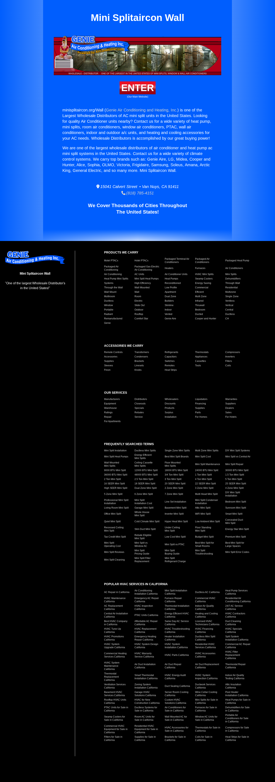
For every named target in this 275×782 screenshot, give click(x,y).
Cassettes (200, 361)
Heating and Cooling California (206, 615)
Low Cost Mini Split (175, 536)
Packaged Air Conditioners (202, 261)
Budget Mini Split (204, 536)
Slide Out (139, 305)
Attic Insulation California (233, 686)
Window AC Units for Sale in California (206, 718)
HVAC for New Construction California (147, 701)
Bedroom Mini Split (235, 501)
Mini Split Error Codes (237, 552)
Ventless (230, 300)
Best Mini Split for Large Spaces (234, 544)
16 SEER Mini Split (114, 483)
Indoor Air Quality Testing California (234, 677)
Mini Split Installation (115, 450)
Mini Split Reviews (114, 552)
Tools (198, 365)
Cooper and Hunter (205, 318)
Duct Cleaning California (233, 623)
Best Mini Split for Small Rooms (204, 544)
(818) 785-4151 (139, 193)
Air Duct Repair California (173, 666)
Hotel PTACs (141, 260)
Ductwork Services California (205, 686)
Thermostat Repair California (235, 666)
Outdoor (138, 309)
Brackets (139, 361)
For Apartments (112, 421)
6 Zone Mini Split (143, 494)
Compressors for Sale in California (237, 729)
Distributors (140, 399)
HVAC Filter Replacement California (232, 655)
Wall (136, 292)
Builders (169, 300)
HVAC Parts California (177, 655)
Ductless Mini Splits (145, 450)
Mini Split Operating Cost (112, 544)
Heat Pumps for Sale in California (237, 701)
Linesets (139, 365)
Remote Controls (113, 352)
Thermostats (202, 352)
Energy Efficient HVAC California (177, 615)
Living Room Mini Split (116, 507)
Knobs (138, 370)
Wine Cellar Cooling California (206, 694)
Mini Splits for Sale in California (206, 701)
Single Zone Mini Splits (177, 450)
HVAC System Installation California (176, 646)
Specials (139, 408)
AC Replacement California (113, 607)
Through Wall (232, 283)
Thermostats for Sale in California (207, 729)
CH (227, 318)
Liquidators (201, 399)
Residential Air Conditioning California (238, 600)
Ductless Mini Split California (205, 638)
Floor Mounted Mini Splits (173, 464)
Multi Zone (201, 296)
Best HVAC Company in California (115, 623)
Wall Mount (110, 292)
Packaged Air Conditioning (111, 268)
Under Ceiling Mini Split (172, 529)
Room (137, 296)
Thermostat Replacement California (111, 676)
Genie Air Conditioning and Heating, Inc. (141, 110)
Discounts (170, 403)
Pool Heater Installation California (236, 694)
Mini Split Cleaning (114, 559)
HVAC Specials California (233, 630)
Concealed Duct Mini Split (234, 521)
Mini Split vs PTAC (175, 544)
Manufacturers (112, 399)
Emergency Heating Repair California (145, 638)
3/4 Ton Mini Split (174, 474)
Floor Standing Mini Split (203, 529)
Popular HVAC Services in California (136, 584)
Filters (228, 361)
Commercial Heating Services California (115, 655)
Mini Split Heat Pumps (146, 278)
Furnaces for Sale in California (206, 709)
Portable (108, 309)
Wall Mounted (142, 287)
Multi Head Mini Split (206, 494)
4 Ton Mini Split (203, 479)
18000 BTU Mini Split (176, 470)
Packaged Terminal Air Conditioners (177, 261)
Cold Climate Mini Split (146, 521)
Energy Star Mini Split (237, 529)
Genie (107, 323)
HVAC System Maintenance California (111, 666)
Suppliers (230, 403)
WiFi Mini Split (203, 513)
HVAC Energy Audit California (175, 677)
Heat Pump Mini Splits (116, 278)
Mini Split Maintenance (207, 464)
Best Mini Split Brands (177, 456)
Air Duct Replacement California (207, 666)
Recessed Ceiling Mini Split (114, 529)
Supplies (109, 361)
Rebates (139, 412)
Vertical (229, 305)
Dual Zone (170, 296)
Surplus (169, 412)
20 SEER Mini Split (175, 483)
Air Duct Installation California (145, 666)
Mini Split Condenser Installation (206, 502)
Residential (231, 287)
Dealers (229, 408)
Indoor (168, 309)
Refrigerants (171, 352)
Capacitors (171, 356)
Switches (170, 361)
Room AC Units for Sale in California (144, 718)
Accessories (110, 356)
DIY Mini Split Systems (237, 450)
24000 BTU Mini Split (206, 470)
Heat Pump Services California (236, 592)
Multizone (230, 292)
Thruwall (200, 305)
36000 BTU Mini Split (115, 474)
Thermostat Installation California (177, 607)
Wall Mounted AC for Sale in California (176, 718)
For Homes (201, 416)
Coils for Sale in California (203, 738)
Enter (137, 87)
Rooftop (138, 314)
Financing (200, 403)
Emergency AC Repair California (146, 600)
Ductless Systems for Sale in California (145, 709)
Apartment (170, 292)
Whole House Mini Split (141, 514)
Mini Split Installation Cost (143, 502)
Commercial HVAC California (205, 600)
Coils (228, 365)
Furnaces (200, 268)
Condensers (141, 356)
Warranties (231, 399)
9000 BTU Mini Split (115, 470)
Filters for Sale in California (113, 738)
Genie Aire (170, 318)
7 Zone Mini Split (174, 494)
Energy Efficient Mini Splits (143, 457)
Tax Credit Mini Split (115, 536)
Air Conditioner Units (176, 274)
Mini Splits (231, 274)
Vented (168, 314)
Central (229, 309)
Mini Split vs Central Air (237, 456)
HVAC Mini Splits (204, 274)
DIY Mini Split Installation (232, 494)
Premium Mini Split (235, 536)
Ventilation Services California (115, 686)
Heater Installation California (175, 638)
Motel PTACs (111, 260)
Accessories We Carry (123, 345)
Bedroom (200, 309)
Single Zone (232, 296)
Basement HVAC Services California (114, 694)
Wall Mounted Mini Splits (111, 464)
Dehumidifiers (233, 278)
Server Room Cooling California (176, 694)
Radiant (108, 314)
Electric (138, 300)
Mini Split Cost (203, 456)
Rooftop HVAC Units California (115, 701)
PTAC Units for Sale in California (116, 709)
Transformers (141, 352)
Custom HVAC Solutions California (175, 701)
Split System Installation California (236, 638)
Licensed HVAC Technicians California (207, 623)
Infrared (199, 300)
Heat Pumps (171, 278)
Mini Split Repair (234, 464)
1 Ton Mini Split (203, 474)
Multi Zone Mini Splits (206, 450)
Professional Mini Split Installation (116, 502)
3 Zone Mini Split (204, 488)
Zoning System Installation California (146, 686)
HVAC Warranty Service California (144, 655)
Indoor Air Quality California (204, 607)
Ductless (109, 300)
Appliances (201, 356)
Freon (107, 370)
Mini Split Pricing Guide (141, 552)
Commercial (201, 287)
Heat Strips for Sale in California (237, 738)
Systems (108, 283)
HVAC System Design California (146, 646)
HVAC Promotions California (114, 638)
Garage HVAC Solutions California (145, 694)
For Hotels (231, 416)
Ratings (108, 412)
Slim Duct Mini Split (145, 529)
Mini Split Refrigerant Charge (175, 560)
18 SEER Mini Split (144, 483)
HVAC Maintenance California (115, 600)
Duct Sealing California (177, 686)
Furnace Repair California (173, 600)
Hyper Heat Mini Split (176, 521)
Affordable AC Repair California (146, 623)
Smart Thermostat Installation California (146, 677)
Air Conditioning (113, 274)
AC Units (139, 274)
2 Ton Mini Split (112, 479)
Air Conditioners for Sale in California (175, 709)
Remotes (170, 365)
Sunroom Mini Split (235, 507)
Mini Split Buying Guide (172, 552)
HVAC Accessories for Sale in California (176, 729)
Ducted (199, 314)
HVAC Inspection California (143, 607)
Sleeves (108, 365)
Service (138, 416)
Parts (198, 412)
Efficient (199, 292)
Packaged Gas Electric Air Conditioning (146, 268)
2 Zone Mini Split (174, 488)
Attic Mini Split (202, 507)
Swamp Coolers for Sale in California (114, 718)
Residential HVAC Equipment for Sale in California (146, 729)
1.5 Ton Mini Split (234, 474)
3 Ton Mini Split (173, 479)
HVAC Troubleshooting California (177, 630)
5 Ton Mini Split (233, 479)
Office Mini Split (112, 513)
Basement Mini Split (175, 507)
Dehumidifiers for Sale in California (237, 709)
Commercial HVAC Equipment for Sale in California (116, 729)
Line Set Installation (175, 501)
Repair (108, 416)
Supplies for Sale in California (145, 738)
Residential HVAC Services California (205, 646)
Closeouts (140, 403)
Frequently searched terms (129, 444)
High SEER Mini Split (115, 488)
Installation (171, 416)
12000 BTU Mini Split (146, 470)
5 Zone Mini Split (113, 494)
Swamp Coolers (204, 278)
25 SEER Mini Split (235, 483)
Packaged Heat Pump (237, 260)
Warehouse (110, 408)
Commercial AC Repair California (237, 646)
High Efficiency (142, 283)
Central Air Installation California (116, 615)
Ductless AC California (207, 592)
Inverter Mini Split (174, 513)
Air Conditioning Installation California (146, 592)
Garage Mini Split (143, 507)
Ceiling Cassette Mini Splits (143, 464)
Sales (228, 412)
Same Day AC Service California (177, 623)
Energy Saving (203, 283)
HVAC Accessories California (205, 655)
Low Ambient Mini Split (207, 521)
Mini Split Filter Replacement (142, 560)
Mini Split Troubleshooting (204, 552)
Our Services (115, 392)
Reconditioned (173, 283)
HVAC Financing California (204, 630)
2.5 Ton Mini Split (143, 479)
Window (108, 305)
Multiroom (109, 296)
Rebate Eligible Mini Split (142, 537)
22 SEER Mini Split (205, 483)
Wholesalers (171, 399)
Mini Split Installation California (176, 592)
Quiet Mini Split (112, 521)
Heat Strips (171, 370)
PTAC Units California (146, 615)
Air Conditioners (234, 268)
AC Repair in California (116, 592)
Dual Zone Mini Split (145, 488)
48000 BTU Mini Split (146, 474)
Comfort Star (141, 318)
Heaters (169, 268)
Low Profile (171, 287)
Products (169, 408)
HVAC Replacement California (145, 630)
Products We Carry (121, 252)
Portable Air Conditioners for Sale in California (236, 718)
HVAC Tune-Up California (112, 630)
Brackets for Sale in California (175, 738)
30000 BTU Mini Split (236, 470)
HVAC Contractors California (235, 615)
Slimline (169, 305)
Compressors (232, 352)
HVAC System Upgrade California (114, 646)
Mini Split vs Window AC (141, 544)
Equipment (110, 403)
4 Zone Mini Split (234, 488)
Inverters (230, 356)
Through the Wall (113, 287)
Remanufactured (113, 318)
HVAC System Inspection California (206, 677)
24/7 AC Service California (234, 607)
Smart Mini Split (233, 513)
